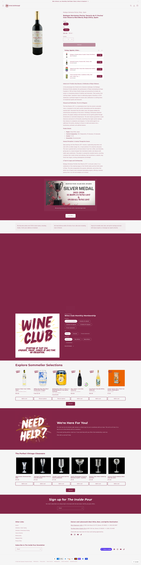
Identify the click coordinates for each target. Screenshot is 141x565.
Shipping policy (57, 561)
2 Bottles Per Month (71, 321)
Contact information (65, 561)
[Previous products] (98, 50)
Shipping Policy (18, 538)
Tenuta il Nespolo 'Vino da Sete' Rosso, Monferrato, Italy (61, 264)
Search (17, 525)
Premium (75, 333)
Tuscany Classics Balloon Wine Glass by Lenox (116, 477)
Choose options (43, 398)
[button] (3, 5)
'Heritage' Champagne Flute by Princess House (42, 477)
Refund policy (18, 535)
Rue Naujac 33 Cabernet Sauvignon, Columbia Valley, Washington (97, 296)
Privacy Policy (18, 540)
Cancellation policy (73, 561)
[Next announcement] (138, 1)
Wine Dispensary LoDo (76, 525)
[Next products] (102, 50)
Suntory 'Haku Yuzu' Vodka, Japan (23, 389)
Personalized (70, 343)
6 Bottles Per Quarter (71, 324)
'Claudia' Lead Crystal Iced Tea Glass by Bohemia (60, 477)
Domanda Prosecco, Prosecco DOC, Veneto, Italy (81, 61)
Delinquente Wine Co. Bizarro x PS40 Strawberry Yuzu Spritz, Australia (60, 390)
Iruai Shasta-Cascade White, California (97, 389)
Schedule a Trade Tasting (21, 527)
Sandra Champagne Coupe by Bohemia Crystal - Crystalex (79, 477)
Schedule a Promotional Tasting (22, 530)
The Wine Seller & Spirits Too (78, 528)
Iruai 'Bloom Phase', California (97, 263)
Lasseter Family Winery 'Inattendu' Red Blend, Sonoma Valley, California (79, 296)
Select (67, 333)
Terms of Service (19, 533)
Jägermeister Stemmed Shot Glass (23, 477)
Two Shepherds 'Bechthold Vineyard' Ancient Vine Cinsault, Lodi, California (42, 296)
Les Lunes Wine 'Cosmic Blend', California (24, 264)
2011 (67, 24)
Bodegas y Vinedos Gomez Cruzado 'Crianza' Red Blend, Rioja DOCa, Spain (83, 54)
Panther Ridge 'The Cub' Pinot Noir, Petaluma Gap (60, 295)
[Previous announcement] (2, 1)
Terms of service (50, 561)
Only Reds (68, 339)
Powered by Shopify (28, 561)
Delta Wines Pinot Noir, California (21, 295)
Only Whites (77, 339)
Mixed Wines (87, 339)
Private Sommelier (70, 327)
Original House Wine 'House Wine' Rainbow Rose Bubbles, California (83, 68)
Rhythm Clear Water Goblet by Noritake (97, 477)
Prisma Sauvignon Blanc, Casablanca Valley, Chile (81, 74)
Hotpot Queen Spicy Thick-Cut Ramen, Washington (116, 389)
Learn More (70, 215)
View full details (68, 346)
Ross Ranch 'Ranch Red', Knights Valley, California (114, 264)
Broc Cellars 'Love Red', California (77, 264)
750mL (67, 30)
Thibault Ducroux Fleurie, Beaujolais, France (41, 264)
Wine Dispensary (22, 561)
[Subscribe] (82, 508)
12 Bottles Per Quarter (85, 324)
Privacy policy (42, 561)
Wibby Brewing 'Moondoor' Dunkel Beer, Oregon (41, 389)
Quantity (64, 36)
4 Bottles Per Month (84, 321)
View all (70, 308)
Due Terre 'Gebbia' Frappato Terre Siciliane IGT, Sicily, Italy (116, 295)
